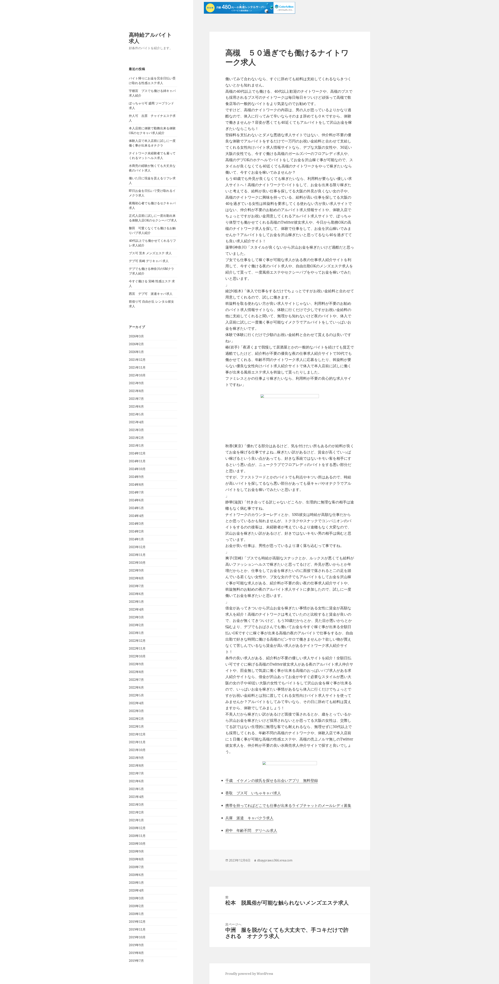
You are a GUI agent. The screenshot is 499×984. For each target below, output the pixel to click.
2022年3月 (136, 711)
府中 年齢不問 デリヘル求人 (251, 830)
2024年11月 (137, 461)
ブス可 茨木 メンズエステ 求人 (150, 253)
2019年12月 (137, 921)
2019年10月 (137, 937)
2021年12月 (137, 734)
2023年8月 (136, 578)
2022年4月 (136, 703)
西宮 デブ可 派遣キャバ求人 (151, 294)
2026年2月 (136, 344)
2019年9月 (136, 945)
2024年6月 (136, 500)
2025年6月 (136, 406)
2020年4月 (136, 890)
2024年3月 (136, 523)
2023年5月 (136, 601)
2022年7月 (136, 679)
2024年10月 (137, 469)
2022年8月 (136, 672)
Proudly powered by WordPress (249, 974)
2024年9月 (136, 477)
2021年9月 (136, 758)
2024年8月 (136, 484)
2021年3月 (136, 804)
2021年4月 (136, 797)
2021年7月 (136, 773)
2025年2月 (136, 438)
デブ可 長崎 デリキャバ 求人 (149, 261)
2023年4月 (136, 609)
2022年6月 (136, 687)
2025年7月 (136, 398)
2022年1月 (136, 726)
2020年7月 (136, 867)
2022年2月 (136, 718)
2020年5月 (136, 882)
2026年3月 (136, 336)
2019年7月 (136, 960)
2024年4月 (136, 516)
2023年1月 (136, 633)
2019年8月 (136, 953)
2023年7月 (136, 586)
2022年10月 (137, 656)
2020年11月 (137, 836)
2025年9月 (136, 383)
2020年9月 (136, 851)
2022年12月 (137, 640)
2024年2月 (136, 531)
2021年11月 (137, 742)
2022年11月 (137, 648)
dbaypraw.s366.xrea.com (274, 860)
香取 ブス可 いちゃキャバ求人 (253, 793)
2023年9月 (136, 570)
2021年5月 (136, 789)
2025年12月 (137, 359)
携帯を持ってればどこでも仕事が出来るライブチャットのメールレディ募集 (288, 805)
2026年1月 (136, 352)
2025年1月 (136, 445)
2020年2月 (136, 906)
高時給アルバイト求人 (150, 37)
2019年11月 (137, 929)
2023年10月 (137, 562)
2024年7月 (136, 492)
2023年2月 (136, 625)
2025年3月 (136, 430)
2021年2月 (136, 812)
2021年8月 (136, 765)
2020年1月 (136, 914)
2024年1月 (136, 539)
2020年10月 (137, 843)
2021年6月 (136, 781)
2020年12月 (137, 828)
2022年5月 (136, 695)
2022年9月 (136, 664)
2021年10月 (137, 750)
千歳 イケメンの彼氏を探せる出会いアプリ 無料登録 (271, 780)
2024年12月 (137, 453)
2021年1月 (136, 820)
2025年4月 (136, 422)
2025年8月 (136, 391)
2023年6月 (136, 594)
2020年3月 (136, 898)
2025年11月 (137, 367)
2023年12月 (137, 547)
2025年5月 (136, 414)
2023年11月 (137, 555)
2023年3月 (136, 617)
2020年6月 (136, 875)
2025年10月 (137, 375)
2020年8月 (136, 859)
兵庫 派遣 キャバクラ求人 (249, 817)
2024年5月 (136, 508)
